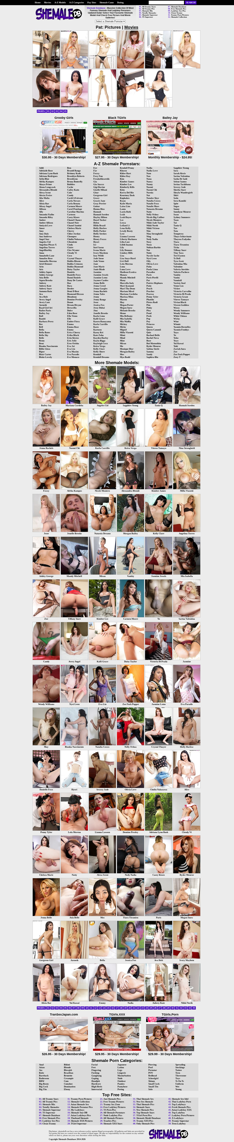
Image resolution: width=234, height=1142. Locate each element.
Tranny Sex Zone (111, 1104)
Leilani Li (125, 225)
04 (61, 111)
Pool (150, 1067)
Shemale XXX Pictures (82, 1121)
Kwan (123, 201)
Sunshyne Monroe (182, 211)
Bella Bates (44, 332)
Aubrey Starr (45, 288)
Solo (150, 1089)
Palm (149, 266)
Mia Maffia (125, 321)
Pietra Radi (152, 302)
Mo (121, 346)
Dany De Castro (74, 280)
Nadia (149, 168)
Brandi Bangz (74, 170)
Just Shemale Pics (112, 1099)
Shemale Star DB (79, 1112)
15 (108, 1008)
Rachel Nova (152, 338)
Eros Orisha (73, 343)
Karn (95, 327)
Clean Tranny (176, 13)
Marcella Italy (127, 283)
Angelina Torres (47, 247)
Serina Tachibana (182, 184)
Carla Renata (73, 203)
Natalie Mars (152, 206)
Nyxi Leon (151, 258)
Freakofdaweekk (101, 179)
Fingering (96, 1070)
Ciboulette (72, 242)
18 (121, 1008)
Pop (148, 318)
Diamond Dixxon (75, 294)
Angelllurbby (45, 250)
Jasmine (97, 272)
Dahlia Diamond (75, 266)
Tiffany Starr (180, 250)
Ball (41, 316)
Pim (148, 305)
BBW (41, 1081)
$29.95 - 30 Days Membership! (117, 1054)
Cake (69, 192)
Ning (148, 236)
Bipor (42, 351)
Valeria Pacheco (181, 272)
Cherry (70, 231)
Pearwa (150, 294)
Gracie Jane (99, 201)
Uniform (179, 1084)
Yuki (176, 346)
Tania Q (177, 225)
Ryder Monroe (153, 346)
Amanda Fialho (46, 214)
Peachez (150, 291)
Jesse (95, 302)
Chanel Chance (74, 220)
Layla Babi (125, 211)
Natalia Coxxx (153, 201)
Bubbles (71, 184)
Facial (94, 1064)
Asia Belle (44, 277)
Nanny (149, 184)
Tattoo (178, 1070)
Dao (69, 283)
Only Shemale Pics (145, 1123)
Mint (122, 340)
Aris (41, 269)
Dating (120, 2)
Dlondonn (72, 296)
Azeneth (43, 305)
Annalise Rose (46, 258)
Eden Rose (72, 313)
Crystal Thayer (74, 258)
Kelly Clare (99, 349)
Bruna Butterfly (75, 181)
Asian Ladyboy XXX (182, 1110)
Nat (148, 195)
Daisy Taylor (73, 269)
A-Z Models (60, 2)
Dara (69, 286)
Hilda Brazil (99, 225)
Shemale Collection (179, 17)
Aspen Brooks (45, 280)
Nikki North (152, 225)
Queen (149, 327)
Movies (47, 2)
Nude (120, 1078)
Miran (123, 343)
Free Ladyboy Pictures (114, 1107)
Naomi (149, 187)
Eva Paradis (73, 354)
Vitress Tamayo (181, 299)
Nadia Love (152, 170)
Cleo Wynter (73, 250)
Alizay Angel (45, 206)
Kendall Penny (127, 168)
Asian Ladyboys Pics (81, 1115)
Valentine (178, 266)
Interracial (96, 1089)
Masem (123, 299)
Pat (148, 280)
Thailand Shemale (80, 1118)
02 (52, 111)
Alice (41, 201)
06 (70, 1008)
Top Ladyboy (178, 1112)
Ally (41, 211)
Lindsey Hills (126, 253)
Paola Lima (152, 269)
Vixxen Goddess (181, 305)
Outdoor (122, 1081)
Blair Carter (45, 354)
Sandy (149, 354)
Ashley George (46, 275)
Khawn (123, 170)
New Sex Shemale (144, 1101)
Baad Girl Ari (45, 307)
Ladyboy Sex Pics (178, 11)
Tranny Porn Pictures (180, 15)
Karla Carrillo (100, 324)
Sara (176, 170)
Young (178, 1089)
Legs (120, 1070)
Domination (69, 1086)
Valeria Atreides (181, 269)
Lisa (122, 255)
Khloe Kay (125, 176)
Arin (41, 266)
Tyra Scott (179, 261)
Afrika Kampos (46, 181)
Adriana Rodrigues (48, 176)
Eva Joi (71, 346)
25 (151, 1008)
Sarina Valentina (182, 176)
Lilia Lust (125, 242)
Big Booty (44, 1084)
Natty (149, 211)
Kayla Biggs (99, 340)
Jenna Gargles (100, 288)
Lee (122, 220)
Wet (177, 1086)
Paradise (150, 272)
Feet (93, 1067)
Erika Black (73, 335)
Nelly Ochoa (152, 214)
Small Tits (153, 1086)
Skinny (151, 1081)
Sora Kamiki (180, 201)
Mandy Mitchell (127, 277)
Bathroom (44, 1078)
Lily (122, 247)
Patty (149, 286)
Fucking (95, 1073)
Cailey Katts (73, 190)
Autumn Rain (45, 291)
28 (164, 1008)
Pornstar (152, 1070)
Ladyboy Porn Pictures (183, 1115)
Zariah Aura (180, 349)
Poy (148, 321)
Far (95, 170)
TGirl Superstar (79, 1123)
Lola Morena (126, 264)
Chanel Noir (73, 222)
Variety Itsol (180, 283)
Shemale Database (178, 7)
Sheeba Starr (180, 190)
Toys (177, 1078)
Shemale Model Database (148, 1118)
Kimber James (127, 181)
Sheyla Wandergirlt (183, 192)
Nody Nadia (152, 239)
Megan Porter (126, 305)
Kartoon (97, 329)
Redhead (152, 1075)
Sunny (177, 209)
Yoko (176, 338)
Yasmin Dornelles (182, 327)
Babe (41, 1073)
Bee (41, 324)
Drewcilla (72, 307)
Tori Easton (179, 255)
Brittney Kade (74, 173)
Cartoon (71, 214)
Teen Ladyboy (179, 1123)
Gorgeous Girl (100, 195)
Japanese (122, 1064)
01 (48, 111)
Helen (96, 222)
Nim (148, 231)
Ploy (148, 310)
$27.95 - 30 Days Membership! (117, 157)
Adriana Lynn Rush (48, 173)
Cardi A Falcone (75, 198)
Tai (175, 222)
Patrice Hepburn (154, 283)
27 (159, 1008)
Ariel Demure (45, 264)
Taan (176, 220)
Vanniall (178, 280)
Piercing (152, 1064)
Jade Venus (98, 261)
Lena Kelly (125, 228)
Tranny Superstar (180, 1121)
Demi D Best (73, 291)
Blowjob (68, 1070)
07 (74, 1008)
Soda (176, 198)
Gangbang (96, 1075)
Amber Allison (46, 222)
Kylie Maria (126, 203)
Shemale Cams (107, 2)
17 (117, 1008)
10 (87, 1008)
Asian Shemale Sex (80, 1104)
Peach (149, 288)
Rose (148, 340)
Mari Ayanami (127, 286)
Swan (176, 214)
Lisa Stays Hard (128, 258)
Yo (175, 335)
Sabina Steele (152, 349)
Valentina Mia (180, 264)
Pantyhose (122, 1086)
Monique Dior (126, 349)
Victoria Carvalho (182, 291)
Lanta (123, 209)
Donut (70, 302)
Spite (176, 203)
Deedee (70, 288)
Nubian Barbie (153, 247)
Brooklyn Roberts (75, 176)
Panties (121, 1084)
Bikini (67, 1064)
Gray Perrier (99, 203)
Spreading (180, 1064)
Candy (70, 195)
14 (104, 1008)
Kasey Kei (98, 332)
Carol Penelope (74, 209)
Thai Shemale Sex (145, 1099)
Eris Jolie (72, 340)
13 (99, 1008)
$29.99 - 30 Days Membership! (170, 1054)
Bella (41, 329)
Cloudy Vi (72, 253)
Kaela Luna (99, 316)
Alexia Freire (45, 195)
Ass (40, 1070)
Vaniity (177, 275)
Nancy (149, 181)
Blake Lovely (45, 357)
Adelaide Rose (46, 170)
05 (65, 111)
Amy (41, 231)
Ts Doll (177, 258)
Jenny (96, 296)
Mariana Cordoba (129, 294)
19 (125, 1008)
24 (147, 1008)
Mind (122, 338)
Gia (95, 181)
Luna (122, 266)
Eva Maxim (73, 351)
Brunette (68, 1075)
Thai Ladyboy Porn (181, 1101)
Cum (66, 1081)
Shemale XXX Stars (112, 1123)
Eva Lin (71, 349)
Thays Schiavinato (183, 236)
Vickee (177, 288)
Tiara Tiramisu (181, 244)
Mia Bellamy (126, 316)
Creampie (68, 1078)
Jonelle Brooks (100, 313)
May (122, 302)
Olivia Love (152, 264)
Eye (95, 168)
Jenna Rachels (100, 291)
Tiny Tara (178, 253)
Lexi (122, 233)
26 (155, 1008)
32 (181, 1008)
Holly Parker (99, 231)
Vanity (177, 277)
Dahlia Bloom (74, 261)
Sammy (150, 351)
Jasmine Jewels (100, 275)
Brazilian (68, 1073)
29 (168, 1008)
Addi (41, 168)
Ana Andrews (45, 236)
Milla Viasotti (126, 332)
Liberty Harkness (128, 239)
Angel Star (44, 239)
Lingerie (122, 1073)
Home (38, 2)
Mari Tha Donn (127, 288)
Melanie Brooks (127, 310)
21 (134, 1008)
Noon (149, 244)
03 (57, 111)
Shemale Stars (143, 1107)
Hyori (96, 242)
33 (185, 1008)
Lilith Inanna (126, 244)
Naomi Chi (151, 190)
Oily (148, 261)
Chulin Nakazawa (75, 239)
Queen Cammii (153, 329)
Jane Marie (98, 266)
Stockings (180, 1067)
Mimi (122, 335)
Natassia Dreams (154, 209)
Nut (148, 250)
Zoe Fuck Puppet (182, 354)
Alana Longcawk (47, 187)
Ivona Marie (99, 250)
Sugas (176, 206)
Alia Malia (44, 198)
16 (112, 1008)
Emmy (70, 329)
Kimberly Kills (127, 187)
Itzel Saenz (98, 247)
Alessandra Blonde (48, 190)
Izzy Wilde (98, 255)
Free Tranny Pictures (113, 1101)
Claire (70, 247)
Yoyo (176, 340)
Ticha (176, 247)
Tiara (176, 242)
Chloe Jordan (73, 233)
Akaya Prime (45, 184)
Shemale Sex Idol (180, 1099)
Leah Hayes (125, 217)
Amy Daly (44, 233)
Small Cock (153, 1084)
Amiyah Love (45, 225)
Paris (149, 275)
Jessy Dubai (99, 307)
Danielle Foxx (74, 275)
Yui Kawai (179, 343)
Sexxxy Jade (180, 187)
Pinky (149, 307)
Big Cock (43, 1086)
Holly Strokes (100, 233)
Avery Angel (45, 299)
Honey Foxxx (99, 239)
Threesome (180, 1075)
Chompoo (72, 236)
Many (123, 280)
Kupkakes (125, 198)
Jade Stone (98, 258)
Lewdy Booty (126, 231)
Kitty (122, 190)
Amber (42, 220)
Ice (94, 244)
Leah (122, 214)
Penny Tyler (152, 296)
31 (177, 1008)
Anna (41, 253)
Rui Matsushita (153, 343)
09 (82, 1008)
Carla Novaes (73, 201)
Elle (69, 318)
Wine (176, 321)
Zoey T (177, 357)
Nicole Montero (154, 220)
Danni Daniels (74, 277)
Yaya (176, 332)
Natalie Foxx (152, 203)
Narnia (149, 192)
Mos (122, 354)
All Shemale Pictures (113, 1118)
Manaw (123, 275)
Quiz (148, 332)
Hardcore (96, 1084)
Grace (96, 198)
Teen (177, 1073)
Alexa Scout (45, 192)
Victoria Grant (181, 296)
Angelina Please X (48, 244)
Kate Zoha (98, 335)
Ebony (67, 1089)
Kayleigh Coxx (100, 343)
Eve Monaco (73, 357)
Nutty (149, 253)
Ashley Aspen (45, 272)
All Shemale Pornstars (114, 1112)
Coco (69, 255)
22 (138, 1008)
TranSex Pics (109, 1121)
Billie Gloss (44, 349)
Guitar (96, 206)
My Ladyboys (77, 1110)
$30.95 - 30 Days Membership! (64, 157)
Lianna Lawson (127, 236)
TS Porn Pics (109, 1110)
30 (172, 1008)
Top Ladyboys (179, 1104)
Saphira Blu (152, 357)
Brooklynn (72, 179)
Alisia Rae (44, 203)
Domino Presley (75, 299)
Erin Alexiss (73, 338)
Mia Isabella (126, 318)
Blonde (67, 1067)
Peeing (121, 1089)
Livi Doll (124, 261)
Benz (41, 343)
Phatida (150, 299)
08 (78, 1008)
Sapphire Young (181, 168)
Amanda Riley (46, 217)
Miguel (123, 329)
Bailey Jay (44, 313)
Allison (42, 209)
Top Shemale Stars (145, 1112)
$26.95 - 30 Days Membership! (64, 1054)
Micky (123, 327)
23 (142, 1008)
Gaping (95, 1078)
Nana (149, 179)
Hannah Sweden (101, 214)
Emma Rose (73, 327)
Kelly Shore (99, 351)
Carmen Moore (74, 206)
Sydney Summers (182, 217)
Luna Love (125, 269)
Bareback (43, 1075)
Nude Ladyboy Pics (112, 1115)
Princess (150, 324)
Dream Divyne (74, 305)
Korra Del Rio (127, 192)
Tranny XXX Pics (144, 1121)
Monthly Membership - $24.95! (170, 157)
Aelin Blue (44, 179)
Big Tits (43, 1089)
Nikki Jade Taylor (155, 222)
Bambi (42, 318)
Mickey (123, 324)
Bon (69, 168)
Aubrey (42, 283)
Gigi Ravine (99, 187)
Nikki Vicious (152, 228)
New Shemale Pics (145, 1110)
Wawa (177, 307)
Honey (96, 236)
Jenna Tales (99, 294)
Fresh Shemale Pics (181, 1107)
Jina (95, 310)
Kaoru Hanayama (102, 321)
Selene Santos (180, 181)
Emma (70, 324)
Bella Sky (43, 335)
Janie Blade (99, 269)
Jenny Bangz (99, 299)
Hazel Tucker (99, 220)
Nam (148, 173)
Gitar (96, 192)
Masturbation (124, 1075)
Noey (148, 242)
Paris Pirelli (152, 277)
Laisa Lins (125, 206)
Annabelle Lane (46, 255)
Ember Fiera (73, 321)
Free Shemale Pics (178, 9)
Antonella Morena (48, 261)
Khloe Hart (125, 173)
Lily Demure (126, 250)
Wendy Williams (182, 313)
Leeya (123, 222)
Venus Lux (179, 286)
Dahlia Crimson (75, 264)
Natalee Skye (152, 198)
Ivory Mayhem (100, 253)
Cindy (70, 244)
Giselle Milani (100, 190)
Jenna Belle (99, 283)
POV (150, 1073)
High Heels (96, 1086)
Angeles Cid (45, 242)
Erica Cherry (73, 332)
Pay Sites (91, 2)
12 (95, 1008)
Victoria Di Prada (182, 294)
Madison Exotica (128, 272)
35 (194, 1008)
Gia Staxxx (98, 184)
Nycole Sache (152, 255)
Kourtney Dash (127, 195)
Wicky (177, 318)
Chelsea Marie (74, 228)
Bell (41, 327)
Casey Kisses (73, 217)
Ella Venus (72, 316)
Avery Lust (44, 302)
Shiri (176, 195)
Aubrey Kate (45, 286)
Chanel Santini (74, 225)
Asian (42, 1067)
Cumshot (68, 1084)
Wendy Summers (182, 310)
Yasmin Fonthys (181, 329)
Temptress (178, 233)
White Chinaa (180, 316)
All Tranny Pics (148, 9)
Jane (95, 264)
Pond (148, 313)
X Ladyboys (177, 1118)
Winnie (177, 324)
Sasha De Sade (180, 179)
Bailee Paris (45, 310)
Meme (123, 313)
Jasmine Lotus (100, 277)
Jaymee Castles (100, 280)
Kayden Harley (100, 338)
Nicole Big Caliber (155, 217)
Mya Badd (125, 357)
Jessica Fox (98, 305)
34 (189, 1008)
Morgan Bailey (127, 351)
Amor (42, 228)
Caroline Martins (75, 211)
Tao (175, 228)
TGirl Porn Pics (144, 1115)
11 (91, 1008)
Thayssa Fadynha (182, 239)
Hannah (97, 211)
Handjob (95, 1081)
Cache (70, 187)
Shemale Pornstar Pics (82, 1107)
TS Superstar (147, 17)
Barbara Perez (46, 321)
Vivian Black (180, 302)
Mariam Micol (127, 291)
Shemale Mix (147, 11)
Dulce (70, 310)
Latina (121, 1067)
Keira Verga (99, 346)
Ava (41, 294)
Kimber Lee (126, 184)
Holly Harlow (100, 228)
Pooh (148, 316)
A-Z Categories (76, 2)
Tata (176, 231)
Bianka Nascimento (48, 346)
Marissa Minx (126, 296)
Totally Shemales (149, 13)
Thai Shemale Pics (145, 1104)
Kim (122, 179)
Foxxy (96, 173)
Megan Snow (126, 307)
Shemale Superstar (150, 15)
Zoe (175, 351)
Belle (41, 338)
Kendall (97, 354)
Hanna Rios (99, 209)
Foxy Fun (98, 176)
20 (129, 1008)
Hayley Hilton (100, 217)
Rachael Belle (153, 335)
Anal (41, 1064)
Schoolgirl (153, 1078)
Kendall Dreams (101, 357)
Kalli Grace (99, 318)
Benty (42, 340)
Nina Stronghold (154, 233)
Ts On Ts (179, 1081)
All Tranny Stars (149, 7)
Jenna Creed (99, 286)
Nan (148, 176)
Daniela (71, 272)
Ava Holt (43, 296)
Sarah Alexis (180, 173)
